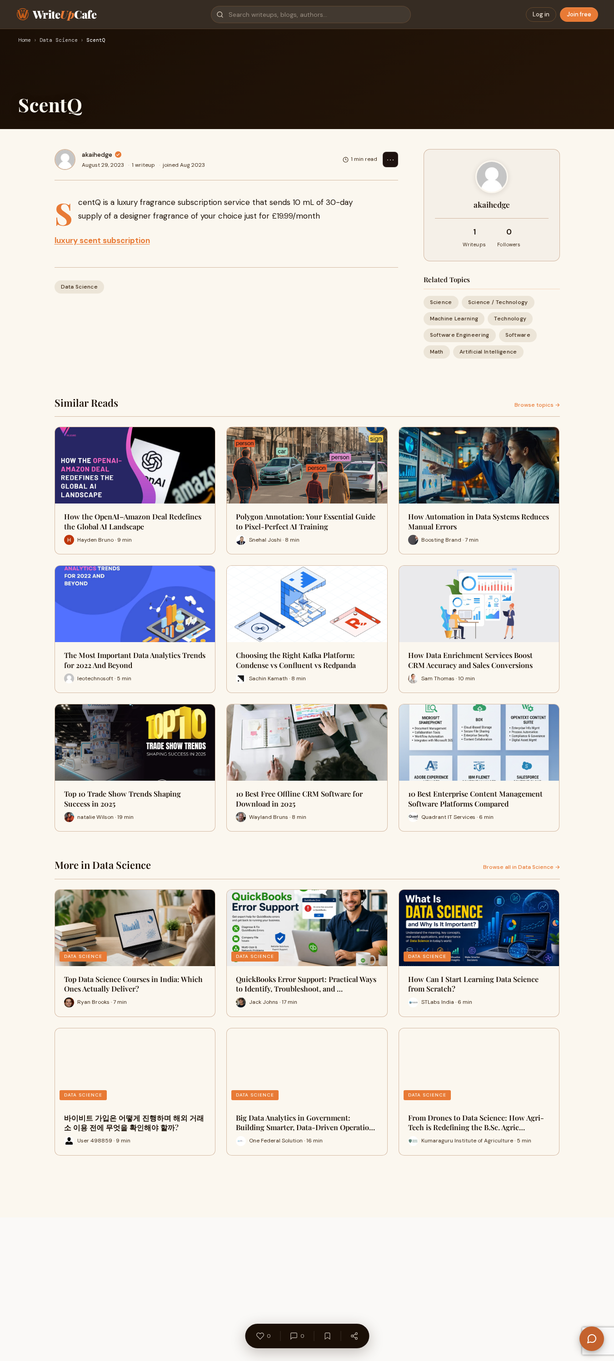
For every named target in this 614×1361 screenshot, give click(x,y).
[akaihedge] (65, 159)
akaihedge (97, 154)
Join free (579, 14)
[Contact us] (591, 1338)
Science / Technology (498, 302)
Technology (510, 318)
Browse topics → (537, 405)
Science (441, 302)
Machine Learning (454, 318)
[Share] (354, 1336)
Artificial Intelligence (488, 351)
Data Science (59, 40)
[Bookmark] (327, 1336)
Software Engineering (459, 335)
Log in (541, 14)
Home (24, 40)
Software (517, 335)
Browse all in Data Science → (521, 867)
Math (437, 351)
